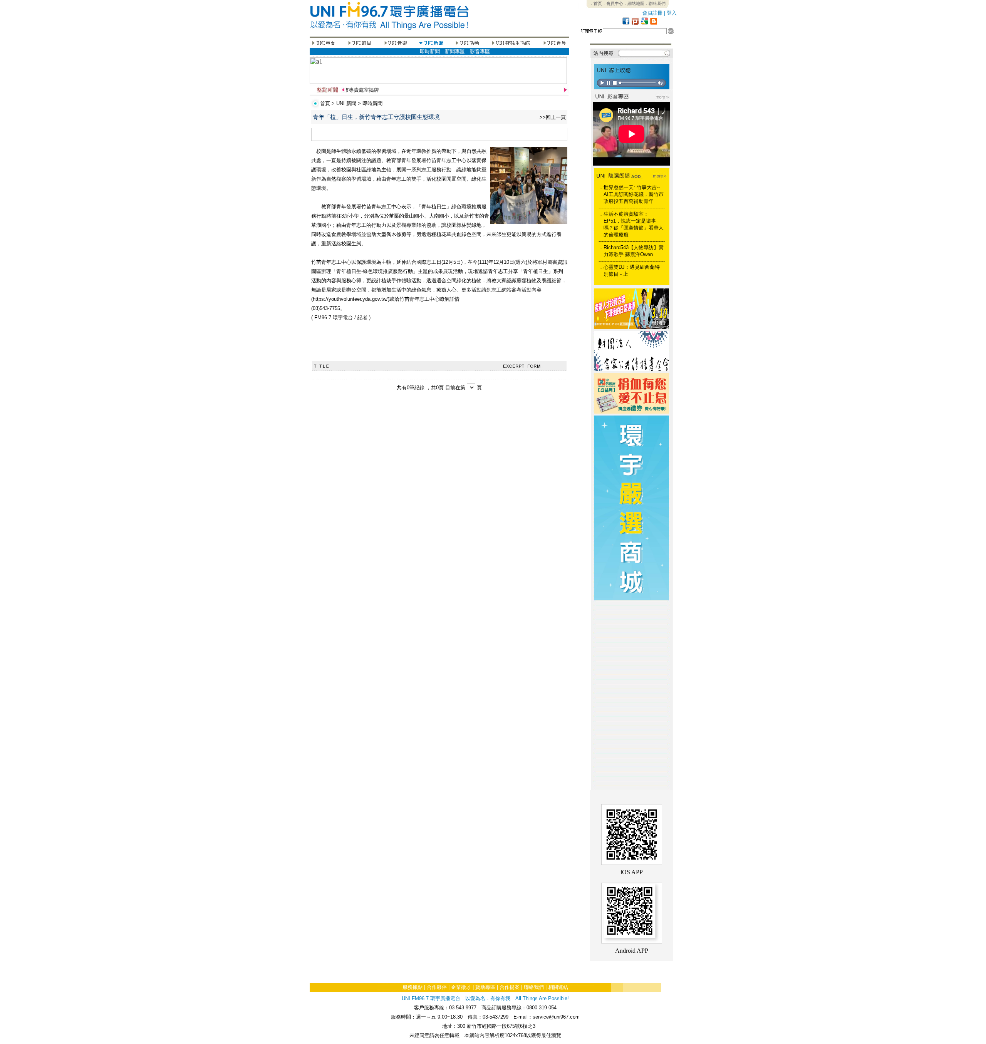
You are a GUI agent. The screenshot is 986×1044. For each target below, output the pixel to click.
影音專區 (480, 51)
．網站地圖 (633, 3)
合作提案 (510, 987)
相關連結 (558, 987)
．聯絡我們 (655, 3)
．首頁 (595, 3)
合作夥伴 (437, 987)
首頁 (325, 103)
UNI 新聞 (346, 103)
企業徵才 (461, 987)
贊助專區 (485, 987)
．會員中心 (612, 3)
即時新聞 (430, 51)
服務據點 (412, 987)
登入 (672, 13)
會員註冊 (652, 13)
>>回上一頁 (553, 117)
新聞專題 (455, 51)
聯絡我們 (534, 987)
